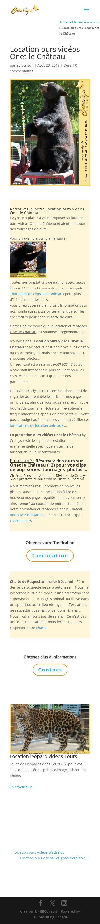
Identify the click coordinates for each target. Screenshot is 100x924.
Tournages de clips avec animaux (37, 293)
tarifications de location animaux (36, 425)
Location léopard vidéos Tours (43, 756)
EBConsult (48, 911)
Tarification (50, 555)
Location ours (21, 520)
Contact (50, 669)
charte (41, 627)
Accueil (64, 22)
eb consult (25, 65)
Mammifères (81, 22)
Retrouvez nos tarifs (26, 515)
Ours (95, 22)
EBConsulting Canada (50, 917)
